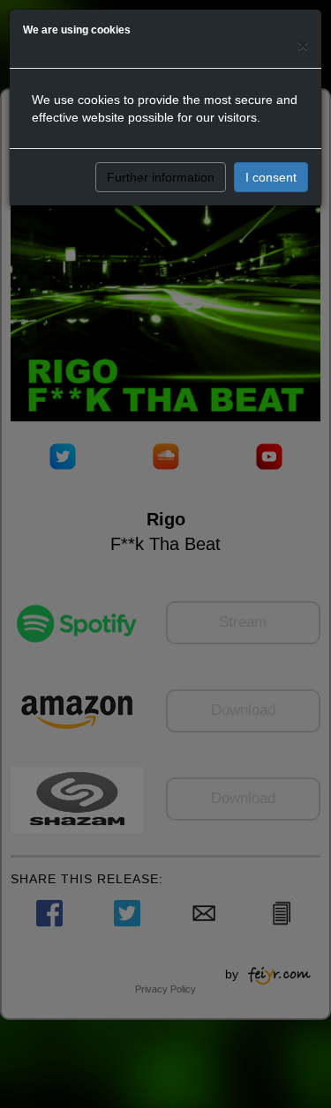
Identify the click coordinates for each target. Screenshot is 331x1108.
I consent (271, 177)
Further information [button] (160, 177)
